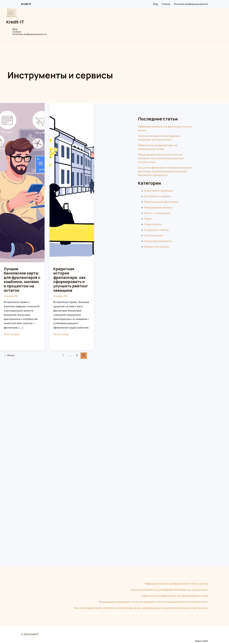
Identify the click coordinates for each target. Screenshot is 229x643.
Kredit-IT (15, 22)
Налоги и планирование (157, 213)
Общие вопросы (153, 224)
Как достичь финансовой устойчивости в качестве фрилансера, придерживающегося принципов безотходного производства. (165, 171)
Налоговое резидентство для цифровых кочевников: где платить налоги (169, 589)
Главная (166, 4)
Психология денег (154, 235)
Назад (9, 355)
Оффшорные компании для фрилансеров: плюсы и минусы (176, 583)
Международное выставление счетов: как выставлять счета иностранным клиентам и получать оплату (161, 158)
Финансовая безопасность (158, 241)
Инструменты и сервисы (157, 196)
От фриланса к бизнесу (156, 230)
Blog (155, 4)
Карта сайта (201, 641)
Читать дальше (11, 334)
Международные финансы (158, 207)
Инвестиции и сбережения (158, 190)
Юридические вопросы (156, 246)
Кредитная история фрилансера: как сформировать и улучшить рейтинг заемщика (70, 279)
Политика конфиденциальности (191, 4)
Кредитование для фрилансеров (161, 202)
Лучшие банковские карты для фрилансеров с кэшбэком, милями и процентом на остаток (22, 279)
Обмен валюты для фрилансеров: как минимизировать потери (175, 595)
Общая (147, 218)
